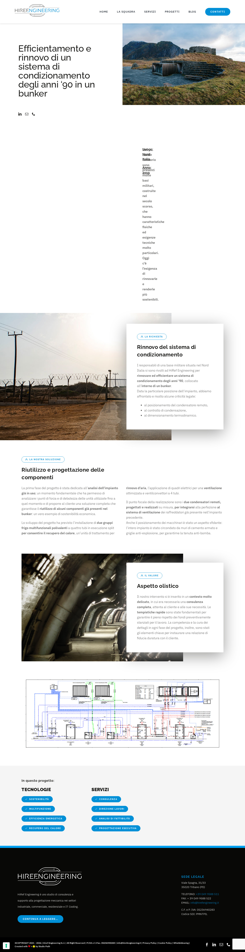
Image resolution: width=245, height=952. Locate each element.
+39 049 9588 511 (207, 894)
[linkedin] (20, 114)
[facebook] (207, 944)
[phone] (33, 114)
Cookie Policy (165, 943)
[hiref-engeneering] (37, 5)
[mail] (26, 114)
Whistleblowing (181, 943)
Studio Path (44, 946)
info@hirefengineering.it (204, 902)
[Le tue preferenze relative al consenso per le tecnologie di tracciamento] (6, 945)
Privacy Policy (149, 943)
